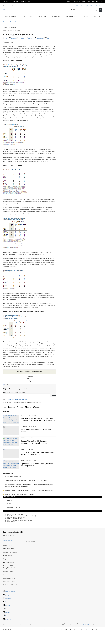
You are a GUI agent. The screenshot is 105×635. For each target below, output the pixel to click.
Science (5, 575)
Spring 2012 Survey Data (13, 507)
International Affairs (8, 548)
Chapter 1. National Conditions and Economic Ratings (21, 516)
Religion (5, 559)
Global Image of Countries (21, 399)
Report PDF (9, 500)
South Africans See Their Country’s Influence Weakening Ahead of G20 (37, 453)
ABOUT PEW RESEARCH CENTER (10, 623)
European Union (10, 399)
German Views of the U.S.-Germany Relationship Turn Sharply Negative (34, 442)
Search (73, 9)
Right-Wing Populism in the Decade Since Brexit (36, 430)
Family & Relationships (9, 568)
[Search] (100, 10)
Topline (8, 503)
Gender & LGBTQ (8, 566)
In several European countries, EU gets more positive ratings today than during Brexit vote (38, 419)
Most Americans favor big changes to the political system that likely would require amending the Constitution (29, 485)
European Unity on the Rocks (12, 30)
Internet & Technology (9, 578)
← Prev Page (29, 376)
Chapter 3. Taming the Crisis (14, 518)
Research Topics (11, 16)
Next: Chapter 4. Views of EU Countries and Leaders (29, 371)
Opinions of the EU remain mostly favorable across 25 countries (37, 464)
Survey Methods (11, 521)
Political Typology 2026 (13, 476)
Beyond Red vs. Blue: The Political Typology (19, 494)
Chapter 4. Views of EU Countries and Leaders (19, 520)
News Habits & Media (9, 581)
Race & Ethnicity (7, 555)
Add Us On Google (8, 42)
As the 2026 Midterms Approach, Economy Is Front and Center (26, 481)
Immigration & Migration (10, 552)
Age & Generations (8, 562)
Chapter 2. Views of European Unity (16, 517)
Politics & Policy (7, 545)
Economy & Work (8, 571)
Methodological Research (10, 585)
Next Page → (29, 381)
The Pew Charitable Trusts (87, 624)
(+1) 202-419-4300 (8, 540)
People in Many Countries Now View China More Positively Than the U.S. (29, 490)
